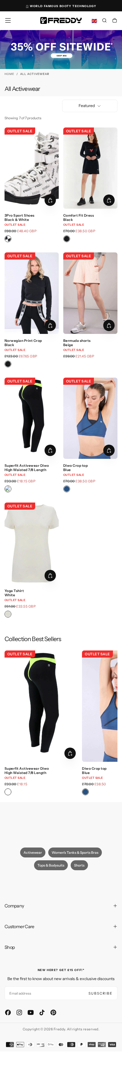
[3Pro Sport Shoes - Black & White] (8, 239)
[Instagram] (19, 1012)
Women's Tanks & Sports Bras (75, 852)
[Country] (94, 21)
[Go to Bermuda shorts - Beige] (90, 293)
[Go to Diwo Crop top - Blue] (90, 418)
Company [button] (14, 906)
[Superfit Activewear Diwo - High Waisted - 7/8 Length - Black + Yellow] (8, 489)
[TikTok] (42, 1012)
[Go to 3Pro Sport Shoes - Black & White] (32, 168)
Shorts (79, 865)
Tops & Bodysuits (50, 865)
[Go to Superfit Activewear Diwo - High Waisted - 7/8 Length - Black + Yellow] (32, 418)
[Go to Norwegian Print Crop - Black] (32, 293)
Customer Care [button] (19, 926)
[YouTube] (30, 1012)
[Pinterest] (53, 1012)
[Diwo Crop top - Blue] (67, 489)
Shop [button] (10, 947)
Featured (87, 105)
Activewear (33, 852)
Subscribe (101, 993)
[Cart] (114, 21)
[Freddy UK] (61, 20)
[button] (8, 20)
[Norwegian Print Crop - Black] (8, 364)
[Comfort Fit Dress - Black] (67, 239)
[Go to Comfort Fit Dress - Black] (90, 168)
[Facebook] (8, 1012)
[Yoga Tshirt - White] (8, 614)
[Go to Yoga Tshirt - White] (32, 543)
